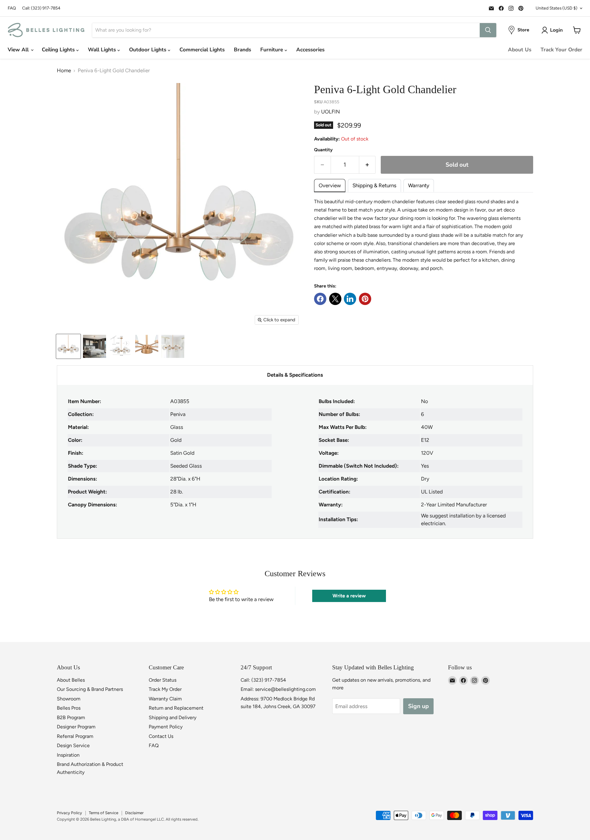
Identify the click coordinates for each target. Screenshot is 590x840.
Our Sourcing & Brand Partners (90, 689)
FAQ (12, 8)
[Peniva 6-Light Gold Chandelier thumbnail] (68, 346)
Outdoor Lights (148, 49)
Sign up (418, 706)
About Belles (71, 680)
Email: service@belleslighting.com (278, 689)
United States (556, 8)
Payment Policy (166, 727)
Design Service (73, 745)
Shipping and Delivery (172, 717)
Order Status (162, 680)
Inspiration (68, 755)
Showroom (69, 699)
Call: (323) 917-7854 (41, 8)
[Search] (488, 30)
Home (64, 70)
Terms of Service (103, 812)
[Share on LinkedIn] (350, 299)
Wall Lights (102, 49)
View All (19, 49)
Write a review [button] (349, 596)
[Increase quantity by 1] (367, 165)
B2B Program (71, 717)
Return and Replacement (176, 708)
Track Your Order (561, 49)
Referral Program (75, 736)
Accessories (310, 49)
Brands (242, 49)
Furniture (272, 49)
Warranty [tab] (418, 185)
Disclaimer (134, 812)
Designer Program (76, 727)
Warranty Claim (165, 699)
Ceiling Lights (59, 49)
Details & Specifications (295, 375)
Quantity (323, 150)
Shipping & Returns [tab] (374, 185)
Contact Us (161, 736)
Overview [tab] (330, 185)
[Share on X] (335, 299)
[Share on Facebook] (320, 299)
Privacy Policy (69, 812)
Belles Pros (69, 708)
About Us (519, 49)
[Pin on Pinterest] (365, 299)
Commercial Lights (202, 49)
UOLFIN (330, 112)
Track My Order (165, 689)
